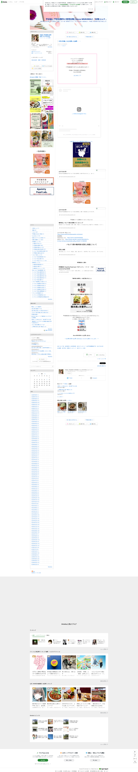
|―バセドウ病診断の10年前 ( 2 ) (38, 283)
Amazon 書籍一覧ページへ (38, 77)
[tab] (38, 635)
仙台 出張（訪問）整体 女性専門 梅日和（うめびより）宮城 (41, 347)
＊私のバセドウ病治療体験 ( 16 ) (38, 270)
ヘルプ (106, 771)
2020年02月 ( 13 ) (35, 543)
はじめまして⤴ (77, 75)
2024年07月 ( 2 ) (35, 442)
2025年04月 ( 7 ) (35, 425)
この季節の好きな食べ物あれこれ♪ (64, 389)
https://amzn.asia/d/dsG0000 (75, 237)
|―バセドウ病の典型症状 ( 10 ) (38, 256)
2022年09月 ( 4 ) (35, 484)
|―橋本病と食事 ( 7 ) (36, 266)
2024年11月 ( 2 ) (35, 435)
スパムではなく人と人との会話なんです (66, 393)
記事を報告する (102, 366)
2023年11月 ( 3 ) (35, 457)
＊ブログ (63, 45)
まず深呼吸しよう (35, 344)
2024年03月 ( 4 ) (35, 450)
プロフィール (42, 37)
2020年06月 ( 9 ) (35, 536)
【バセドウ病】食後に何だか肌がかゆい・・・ (41, 312)
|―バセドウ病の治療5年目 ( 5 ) (38, 272)
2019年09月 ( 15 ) (35, 553)
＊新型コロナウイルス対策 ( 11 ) (38, 237)
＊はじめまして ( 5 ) (35, 235)
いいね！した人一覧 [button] (101, 358)
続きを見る (50, 46)
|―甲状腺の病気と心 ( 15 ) (37, 247)
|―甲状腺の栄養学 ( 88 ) (37, 245)
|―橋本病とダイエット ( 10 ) (38, 268)
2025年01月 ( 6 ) (35, 431)
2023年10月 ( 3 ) (35, 459)
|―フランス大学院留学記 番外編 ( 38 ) (40, 296)
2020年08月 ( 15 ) (35, 532)
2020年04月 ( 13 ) (35, 539)
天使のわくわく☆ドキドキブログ (38, 341)
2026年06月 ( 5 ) (35, 398)
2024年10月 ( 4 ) (35, 436)
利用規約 (75, 771)
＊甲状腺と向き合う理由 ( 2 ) (37, 234)
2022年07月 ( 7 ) (35, 488)
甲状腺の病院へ (34, 314)
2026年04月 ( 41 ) (35, 402)
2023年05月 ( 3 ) (35, 469)
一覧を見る (49, 299)
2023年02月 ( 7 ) (35, 474)
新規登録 (125, 2)
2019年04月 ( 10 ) (35, 562)
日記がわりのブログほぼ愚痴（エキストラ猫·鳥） (41, 351)
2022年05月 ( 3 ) (35, 492)
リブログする (101, 355)
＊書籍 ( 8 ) (33, 230)
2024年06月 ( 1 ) (35, 444)
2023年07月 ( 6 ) (35, 465)
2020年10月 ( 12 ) (35, 528)
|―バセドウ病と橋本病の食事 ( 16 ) (39, 251)
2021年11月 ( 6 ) (34, 503)
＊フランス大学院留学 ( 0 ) (37, 293)
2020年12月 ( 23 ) (35, 524)
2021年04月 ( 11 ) (35, 516)
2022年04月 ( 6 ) (35, 494)
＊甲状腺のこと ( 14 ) (36, 241)
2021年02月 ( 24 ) (35, 520)
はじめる (43, 760)
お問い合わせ (67, 771)
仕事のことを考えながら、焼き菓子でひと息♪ (67, 386)
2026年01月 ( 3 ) (35, 408)
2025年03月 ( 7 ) (35, 427)
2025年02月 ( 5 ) (35, 429)
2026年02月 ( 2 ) (35, 406)
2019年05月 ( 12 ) (35, 560)
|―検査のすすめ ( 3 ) (36, 243)
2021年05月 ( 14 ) (35, 515)
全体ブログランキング (35, 51)
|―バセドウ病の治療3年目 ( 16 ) (38, 275)
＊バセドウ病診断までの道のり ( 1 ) (39, 281)
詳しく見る (69, 760)
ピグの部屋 (48, 37)
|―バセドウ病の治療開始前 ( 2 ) (38, 291)
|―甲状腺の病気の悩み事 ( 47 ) (38, 249)
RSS (34, 571)
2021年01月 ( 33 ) (35, 522)
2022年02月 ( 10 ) (35, 497)
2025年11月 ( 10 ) (35, 412)
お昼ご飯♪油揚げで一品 (36, 308)
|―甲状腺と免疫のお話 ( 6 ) (37, 253)
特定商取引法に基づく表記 (97, 771)
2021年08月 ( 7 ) (35, 509)
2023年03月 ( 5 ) (35, 473)
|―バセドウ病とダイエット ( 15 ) (39, 260)
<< (38, 373)
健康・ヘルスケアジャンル (36, 53)
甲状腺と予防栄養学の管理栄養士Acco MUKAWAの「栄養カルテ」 (76, 19)
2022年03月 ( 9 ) (35, 495)
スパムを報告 (59, 771)
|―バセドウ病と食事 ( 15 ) (37, 258)
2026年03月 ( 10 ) (35, 404)
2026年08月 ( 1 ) (35, 394)
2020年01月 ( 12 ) (35, 545)
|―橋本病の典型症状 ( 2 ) (37, 264)
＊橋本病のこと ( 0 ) (35, 262)
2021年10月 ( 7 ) (35, 505)
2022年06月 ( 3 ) (35, 490)
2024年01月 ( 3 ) (35, 454)
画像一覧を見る (49, 330)
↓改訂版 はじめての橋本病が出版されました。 (81, 141)
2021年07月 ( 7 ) (35, 511)
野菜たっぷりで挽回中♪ (36, 306)
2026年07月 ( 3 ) (35, 396)
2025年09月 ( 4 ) (35, 415)
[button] (135, 761)
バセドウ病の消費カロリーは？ (38, 324)
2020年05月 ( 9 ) (35, 537)
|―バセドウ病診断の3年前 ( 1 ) (38, 287)
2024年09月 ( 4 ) (35, 438)
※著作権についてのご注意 (36, 572)
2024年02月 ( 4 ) (35, 452)
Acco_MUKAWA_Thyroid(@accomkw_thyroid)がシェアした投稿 (79, 134)
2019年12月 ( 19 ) (35, 547)
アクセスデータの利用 (84, 771)
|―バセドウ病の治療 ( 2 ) (37, 279)
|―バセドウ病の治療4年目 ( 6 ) (38, 274)
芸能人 (48, 635)
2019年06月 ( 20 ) (35, 558)
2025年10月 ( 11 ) (35, 414)
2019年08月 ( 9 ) (35, 555)
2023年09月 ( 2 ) (35, 461)
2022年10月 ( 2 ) (35, 482)
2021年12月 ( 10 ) (35, 501)
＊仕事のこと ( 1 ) (35, 228)
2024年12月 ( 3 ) (35, 433)
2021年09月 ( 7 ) (35, 507)
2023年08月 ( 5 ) (35, 463)
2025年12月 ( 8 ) (35, 410)
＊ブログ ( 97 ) (34, 232)
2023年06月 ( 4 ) (35, 467)
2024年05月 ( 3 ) (35, 446)
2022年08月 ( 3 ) (35, 486)
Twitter (70, 378)
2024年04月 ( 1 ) (35, 448)
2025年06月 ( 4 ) (35, 421)
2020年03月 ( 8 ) (35, 541)
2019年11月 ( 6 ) (34, 549)
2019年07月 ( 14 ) (35, 556)
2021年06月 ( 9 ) (35, 513)
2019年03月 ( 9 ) (35, 564)
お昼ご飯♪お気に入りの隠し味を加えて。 (40, 310)
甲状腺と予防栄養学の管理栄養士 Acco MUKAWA (45, 35)
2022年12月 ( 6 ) (35, 478)
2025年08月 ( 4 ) (35, 417)
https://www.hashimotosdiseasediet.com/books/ (70, 234)
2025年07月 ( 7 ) (35, 419)
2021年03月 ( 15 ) (35, 518)
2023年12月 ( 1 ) (35, 456)
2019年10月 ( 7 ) (35, 551)
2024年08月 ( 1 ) (35, 440)
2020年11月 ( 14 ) (35, 526)
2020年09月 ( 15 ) (35, 530)
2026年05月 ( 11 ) (35, 400)
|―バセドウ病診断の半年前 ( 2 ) (38, 289)
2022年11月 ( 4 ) (35, 480)
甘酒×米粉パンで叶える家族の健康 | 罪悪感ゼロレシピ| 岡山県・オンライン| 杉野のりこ (41, 354)
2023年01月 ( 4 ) (35, 476)
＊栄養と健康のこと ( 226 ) (37, 239)
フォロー (69, 373)
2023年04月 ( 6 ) (35, 471)
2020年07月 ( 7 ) (35, 534)
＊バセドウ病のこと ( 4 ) (36, 255)
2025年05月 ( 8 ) (35, 423)
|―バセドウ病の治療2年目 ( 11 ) (38, 277)
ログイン (133, 2)
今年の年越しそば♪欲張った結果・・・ (70, 41)
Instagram (95, 378)
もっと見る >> (60, 396)
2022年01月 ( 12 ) (35, 499)
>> (45, 373)
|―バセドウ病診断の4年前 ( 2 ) (38, 285)
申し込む (95, 760)
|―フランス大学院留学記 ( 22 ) (38, 295)
